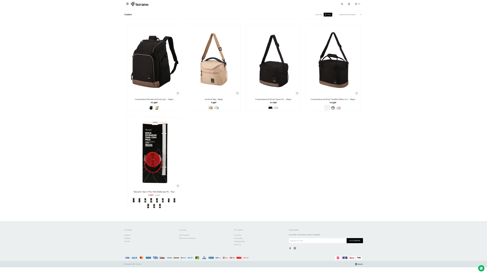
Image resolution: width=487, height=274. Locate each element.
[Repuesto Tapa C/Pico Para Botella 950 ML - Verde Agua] (162, 200)
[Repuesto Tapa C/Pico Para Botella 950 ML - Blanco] (145, 200)
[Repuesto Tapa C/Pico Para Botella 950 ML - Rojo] (154, 153)
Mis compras (238, 238)
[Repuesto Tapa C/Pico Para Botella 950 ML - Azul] (168, 200)
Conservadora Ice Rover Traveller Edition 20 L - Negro (333, 99)
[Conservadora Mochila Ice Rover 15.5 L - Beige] (157, 107)
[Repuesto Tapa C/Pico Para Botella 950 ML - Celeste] (151, 200)
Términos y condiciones (187, 238)
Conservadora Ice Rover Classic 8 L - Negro (273, 99)
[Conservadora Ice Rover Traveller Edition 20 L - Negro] (333, 60)
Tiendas (127, 241)
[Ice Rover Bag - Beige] (213, 60)
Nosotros (127, 235)
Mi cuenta (237, 235)
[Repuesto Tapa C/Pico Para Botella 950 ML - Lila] (159, 205)
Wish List (237, 244)
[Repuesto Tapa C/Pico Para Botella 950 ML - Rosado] (157, 200)
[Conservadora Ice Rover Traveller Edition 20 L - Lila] (338, 107)
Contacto (127, 238)
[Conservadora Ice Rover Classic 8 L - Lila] (276, 107)
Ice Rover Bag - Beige (214, 99)
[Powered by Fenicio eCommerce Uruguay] (359, 264)
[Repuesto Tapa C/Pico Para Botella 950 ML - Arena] (154, 205)
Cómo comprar (184, 235)
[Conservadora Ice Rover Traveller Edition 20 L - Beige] (332, 107)
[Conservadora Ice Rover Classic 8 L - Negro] (273, 60)
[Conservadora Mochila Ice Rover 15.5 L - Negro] (154, 60)
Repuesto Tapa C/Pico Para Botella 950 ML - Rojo (154, 192)
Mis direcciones (239, 241)
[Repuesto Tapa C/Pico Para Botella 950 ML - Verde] (139, 200)
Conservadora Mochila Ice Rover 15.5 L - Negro (154, 99)
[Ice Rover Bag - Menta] (216, 107)
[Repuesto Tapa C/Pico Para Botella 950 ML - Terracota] (174, 200)
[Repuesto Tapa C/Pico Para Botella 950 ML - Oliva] (148, 205)
